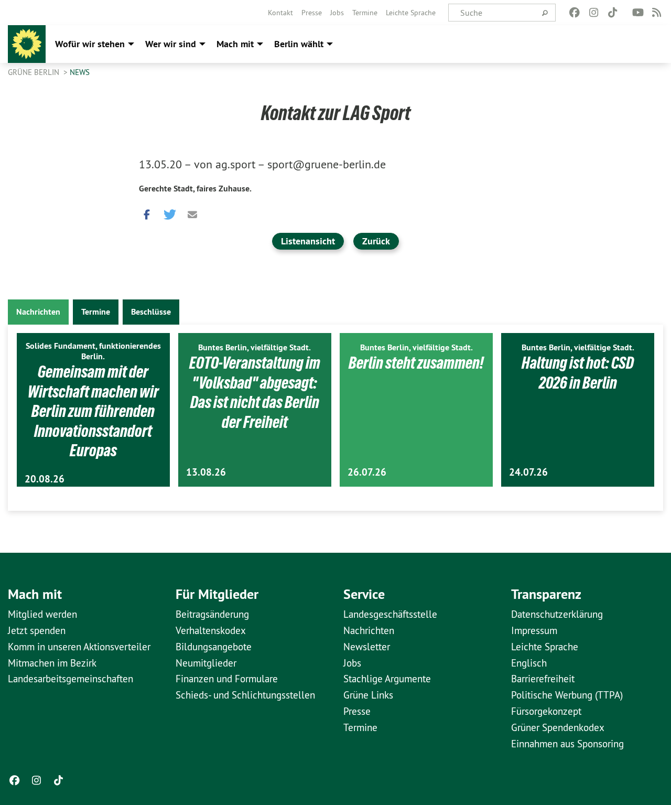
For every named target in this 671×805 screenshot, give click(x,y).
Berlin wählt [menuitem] (298, 44)
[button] (147, 212)
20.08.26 (44, 479)
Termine (364, 12)
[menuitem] (280, 12)
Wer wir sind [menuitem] (170, 44)
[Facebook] (574, 12)
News (80, 72)
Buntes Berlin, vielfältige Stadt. (254, 347)
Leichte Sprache (411, 12)
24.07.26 (528, 472)
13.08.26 (206, 472)
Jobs (337, 12)
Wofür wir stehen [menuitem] (90, 44)
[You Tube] (637, 12)
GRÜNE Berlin (34, 72)
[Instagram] (593, 12)
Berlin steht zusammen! (416, 362)
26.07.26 (367, 472)
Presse (311, 12)
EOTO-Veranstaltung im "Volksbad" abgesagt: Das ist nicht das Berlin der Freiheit (254, 392)
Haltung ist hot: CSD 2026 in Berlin (578, 372)
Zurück (376, 241)
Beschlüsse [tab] (151, 311)
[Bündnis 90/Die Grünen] (27, 44)
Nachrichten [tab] (38, 311)
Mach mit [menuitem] (235, 44)
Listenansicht (308, 241)
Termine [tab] (95, 311)
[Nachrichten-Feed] (657, 12)
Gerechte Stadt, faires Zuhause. (195, 188)
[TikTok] (612, 12)
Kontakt (280, 12)
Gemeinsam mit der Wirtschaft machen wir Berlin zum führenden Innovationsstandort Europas (93, 411)
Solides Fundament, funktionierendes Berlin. (93, 351)
